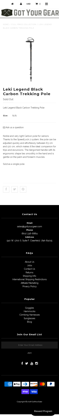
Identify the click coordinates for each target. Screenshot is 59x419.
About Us (29, 262)
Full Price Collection (23, 24)
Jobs (29, 265)
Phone (29, 230)
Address (29, 237)
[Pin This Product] (23, 189)
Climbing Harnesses (29, 315)
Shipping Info (29, 276)
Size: (5, 115)
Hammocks (29, 311)
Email (29, 223)
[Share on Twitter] (14, 189)
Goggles (29, 308)
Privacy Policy (29, 286)
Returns (29, 272)
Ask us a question (14, 127)
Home (6, 24)
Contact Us (29, 269)
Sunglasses (29, 318)
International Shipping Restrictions (29, 279)
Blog (29, 322)
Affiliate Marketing (29, 283)
